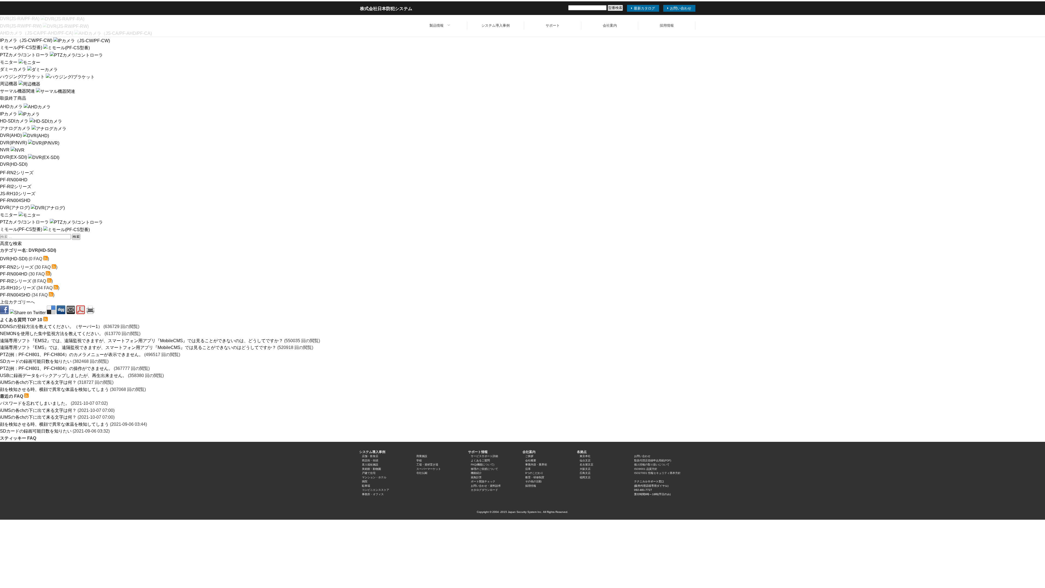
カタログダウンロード (484, 489)
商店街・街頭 (370, 460)
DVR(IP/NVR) (14, 142)
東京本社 (585, 456)
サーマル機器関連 (18, 91)
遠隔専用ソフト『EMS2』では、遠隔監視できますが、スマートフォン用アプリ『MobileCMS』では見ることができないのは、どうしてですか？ (141, 340)
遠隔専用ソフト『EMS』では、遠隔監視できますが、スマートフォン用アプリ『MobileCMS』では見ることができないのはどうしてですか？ (138, 347)
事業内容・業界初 (536, 464)
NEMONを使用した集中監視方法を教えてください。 (51, 333)
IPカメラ (9, 114)
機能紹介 (476, 472)
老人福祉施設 (370, 464)
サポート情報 (478, 452)
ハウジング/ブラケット (23, 76)
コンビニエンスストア (375, 489)
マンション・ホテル (374, 477)
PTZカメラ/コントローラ (25, 55)
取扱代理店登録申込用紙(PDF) (652, 460)
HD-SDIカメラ (14, 121)
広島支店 (585, 472)
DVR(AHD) (11, 135)
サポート (553, 25)
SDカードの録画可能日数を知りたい (36, 361)
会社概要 (530, 460)
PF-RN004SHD (15, 200)
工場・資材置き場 (427, 464)
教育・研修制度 (534, 477)
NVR (5, 150)
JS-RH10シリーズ (17, 193)
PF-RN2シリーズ (16, 172)
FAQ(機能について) (482, 464)
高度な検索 (11, 243)
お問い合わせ (642, 456)
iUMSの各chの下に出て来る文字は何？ (38, 382)
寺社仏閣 (421, 472)
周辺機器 (9, 83)
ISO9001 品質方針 (645, 468)
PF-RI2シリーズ (15, 186)
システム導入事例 (495, 25)
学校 (419, 460)
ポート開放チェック (483, 481)
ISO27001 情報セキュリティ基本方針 (657, 472)
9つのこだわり (534, 472)
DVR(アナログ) (15, 207)
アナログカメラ (16, 128)
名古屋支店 (586, 464)
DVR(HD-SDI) (13, 164)
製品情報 (436, 25)
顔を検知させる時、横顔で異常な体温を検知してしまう (54, 389)
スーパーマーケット (428, 468)
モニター (9, 62)
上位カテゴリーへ (17, 302)
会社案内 (610, 25)
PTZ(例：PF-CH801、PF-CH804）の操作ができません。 (56, 368)
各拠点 (582, 452)
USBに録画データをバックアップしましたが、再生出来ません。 (63, 375)
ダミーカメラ (13, 69)
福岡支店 (585, 477)
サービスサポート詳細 (484, 456)
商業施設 (421, 456)
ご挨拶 (529, 456)
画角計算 (476, 477)
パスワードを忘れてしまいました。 (35, 403)
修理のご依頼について (484, 468)
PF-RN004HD (13, 179)
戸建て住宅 (369, 472)
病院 (364, 481)
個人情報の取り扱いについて (651, 464)
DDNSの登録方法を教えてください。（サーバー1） (51, 326)
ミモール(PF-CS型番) (21, 47)
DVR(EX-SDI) (14, 157)
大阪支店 (585, 468)
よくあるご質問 (480, 460)
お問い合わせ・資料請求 (486, 485)
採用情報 (667, 25)
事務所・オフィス (373, 494)
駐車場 (366, 485)
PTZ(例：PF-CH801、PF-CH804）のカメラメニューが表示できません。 (71, 354)
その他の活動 (533, 481)
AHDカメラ (12, 106)
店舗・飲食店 (370, 456)
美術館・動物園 (371, 468)
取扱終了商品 (13, 98)
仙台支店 (585, 460)
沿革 (528, 468)
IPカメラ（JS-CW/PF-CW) (26, 40)
